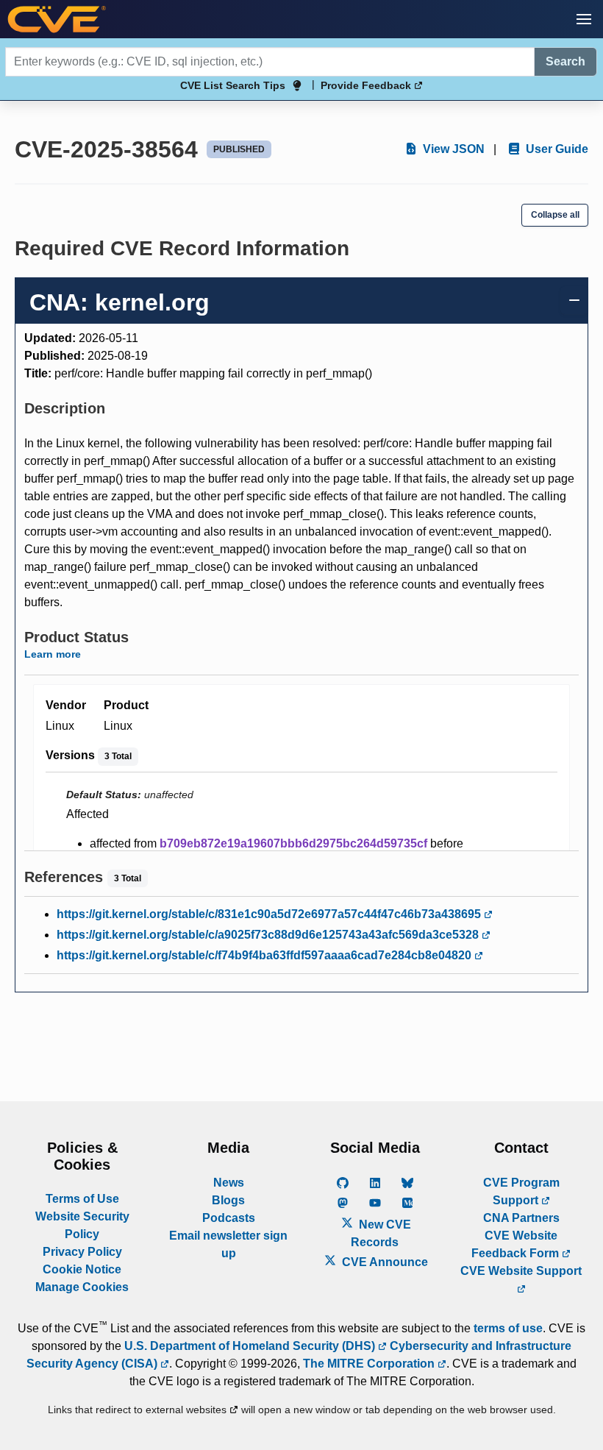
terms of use (508, 1328)
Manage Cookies (82, 1287)
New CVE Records (381, 1233)
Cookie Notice (82, 1269)
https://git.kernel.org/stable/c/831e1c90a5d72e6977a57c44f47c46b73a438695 (270, 914)
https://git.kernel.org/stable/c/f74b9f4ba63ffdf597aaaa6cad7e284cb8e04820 (265, 955)
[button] (584, 19)
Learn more (52, 654)
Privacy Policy (82, 1251)
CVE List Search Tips (232, 85)
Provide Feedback (367, 85)
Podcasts (228, 1218)
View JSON (452, 149)
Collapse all (555, 215)
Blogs (228, 1200)
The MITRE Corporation (370, 1363)
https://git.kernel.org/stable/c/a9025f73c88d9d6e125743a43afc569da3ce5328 (269, 934)
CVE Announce (383, 1262)
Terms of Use (82, 1199)
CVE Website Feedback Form (516, 1244)
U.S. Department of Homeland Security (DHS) (251, 1346)
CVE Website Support (521, 1271)
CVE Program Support (521, 1191)
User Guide (555, 149)
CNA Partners (521, 1218)
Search (565, 61)
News (228, 1182)
